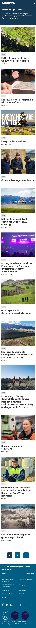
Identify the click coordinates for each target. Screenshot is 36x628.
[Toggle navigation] (33, 3)
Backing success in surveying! (12, 447)
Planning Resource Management (7, 580)
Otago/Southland (7, 594)
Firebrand (27, 624)
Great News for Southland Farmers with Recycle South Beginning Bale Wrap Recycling (16, 491)
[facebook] (4, 605)
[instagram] (8, 605)
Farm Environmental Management (8, 585)
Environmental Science (26, 580)
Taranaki (21, 594)
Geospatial (22, 590)
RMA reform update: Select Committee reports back (16, 59)
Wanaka (4, 597)
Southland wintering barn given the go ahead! (15, 536)
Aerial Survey (6, 590)
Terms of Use (14, 624)
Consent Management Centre (18, 180)
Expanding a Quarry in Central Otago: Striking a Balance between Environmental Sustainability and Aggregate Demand (17, 402)
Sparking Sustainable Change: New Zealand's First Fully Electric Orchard (17, 355)
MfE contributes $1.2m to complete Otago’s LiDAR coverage (14, 222)
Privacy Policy (6, 624)
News (3, 54)
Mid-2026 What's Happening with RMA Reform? (17, 101)
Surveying (22, 585)
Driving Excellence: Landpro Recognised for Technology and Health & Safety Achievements (16, 267)
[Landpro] (8, 3)
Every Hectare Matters (13, 141)
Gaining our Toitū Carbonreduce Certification (16, 312)
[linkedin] (12, 605)
